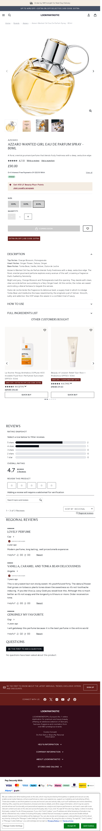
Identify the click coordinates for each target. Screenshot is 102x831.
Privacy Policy (53, 821)
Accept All (72, 826)
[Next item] (93, 363)
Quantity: (13, 211)
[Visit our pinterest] (75, 699)
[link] (89, 15)
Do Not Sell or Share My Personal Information (50, 736)
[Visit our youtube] (63, 699)
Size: (10, 198)
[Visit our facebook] (45, 699)
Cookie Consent (50, 732)
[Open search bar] (9, 15)
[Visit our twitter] (51, 699)
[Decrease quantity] (12, 217)
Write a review (33, 160)
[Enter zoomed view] (90, 111)
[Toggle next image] (93, 71)
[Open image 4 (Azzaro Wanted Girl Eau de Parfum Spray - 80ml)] (57, 125)
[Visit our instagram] (57, 699)
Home (7, 23)
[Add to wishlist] (87, 228)
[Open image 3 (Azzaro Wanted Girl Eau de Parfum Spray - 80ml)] (42, 125)
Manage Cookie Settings (12, 826)
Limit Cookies (88, 826)
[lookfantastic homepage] (50, 15)
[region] (50, 812)
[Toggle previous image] (7, 71)
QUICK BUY (26, 395)
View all (89, 172)
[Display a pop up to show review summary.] (25, 386)
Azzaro (25, 23)
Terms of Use (68, 821)
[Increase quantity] (28, 217)
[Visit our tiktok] (69, 699)
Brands (16, 23)
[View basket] (95, 15)
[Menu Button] (3, 15)
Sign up (90, 687)
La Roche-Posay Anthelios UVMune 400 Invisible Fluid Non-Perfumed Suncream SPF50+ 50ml (25, 376)
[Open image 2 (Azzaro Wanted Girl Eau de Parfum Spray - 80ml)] (27, 125)
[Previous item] (7, 363)
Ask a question (48, 160)
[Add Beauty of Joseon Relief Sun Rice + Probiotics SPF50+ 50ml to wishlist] (91, 330)
